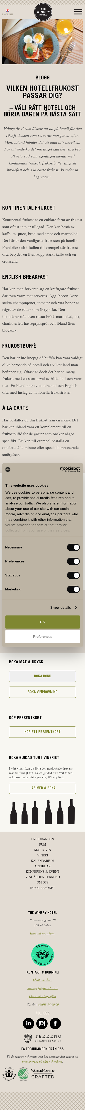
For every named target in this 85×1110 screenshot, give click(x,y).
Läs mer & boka (43, 788)
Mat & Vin (42, 850)
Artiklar (42, 866)
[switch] (73, 561)
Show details (60, 607)
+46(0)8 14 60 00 (47, 1004)
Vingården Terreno (42, 877)
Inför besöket (42, 888)
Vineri (42, 855)
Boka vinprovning (43, 692)
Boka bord (42, 676)
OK (42, 622)
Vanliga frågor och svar (42, 988)
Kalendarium (42, 860)
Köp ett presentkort (42, 732)
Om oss (43, 882)
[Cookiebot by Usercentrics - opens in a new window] (60, 469)
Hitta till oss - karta (42, 933)
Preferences (42, 636)
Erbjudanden (42, 839)
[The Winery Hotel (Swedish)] (43, 11)
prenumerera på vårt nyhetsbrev (42, 1061)
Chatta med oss (42, 980)
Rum (42, 844)
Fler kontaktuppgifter (42, 996)
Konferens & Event (42, 871)
